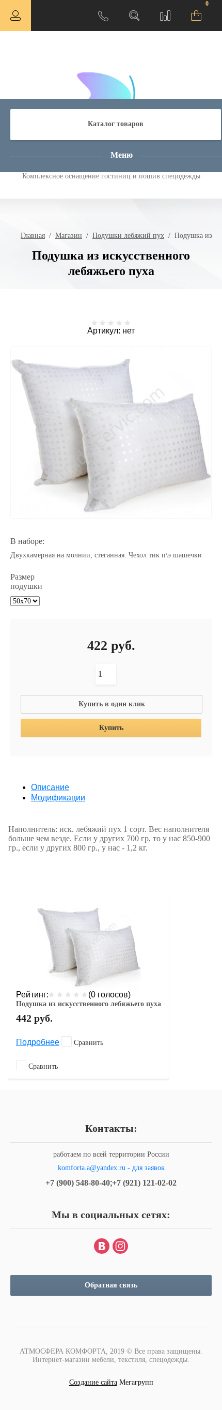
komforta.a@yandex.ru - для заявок (111, 1168)
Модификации (58, 797)
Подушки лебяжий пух (128, 235)
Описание (50, 787)
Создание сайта (93, 1382)
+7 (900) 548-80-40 (77, 1182)
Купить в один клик (111, 704)
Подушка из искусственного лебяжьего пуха (88, 1004)
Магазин (68, 235)
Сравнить (87, 1043)
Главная (33, 235)
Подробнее (37, 1042)
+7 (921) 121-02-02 (144, 1182)
